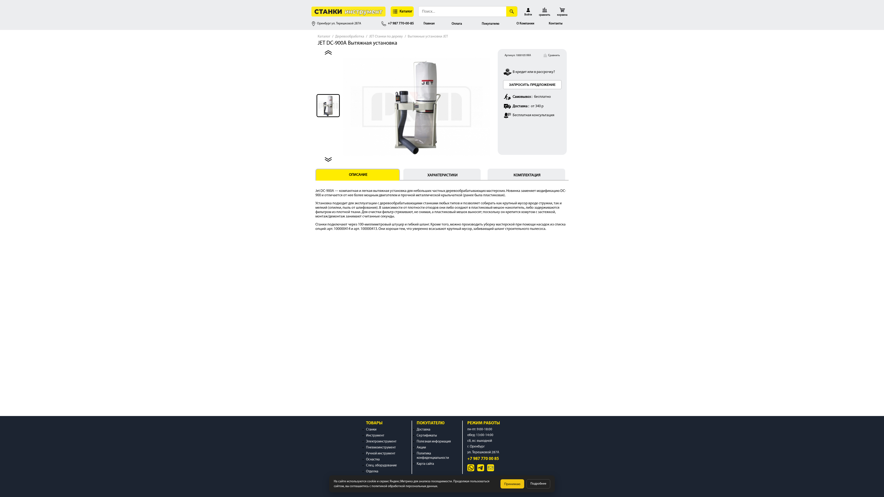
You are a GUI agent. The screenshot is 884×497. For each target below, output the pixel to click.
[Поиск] (511, 11)
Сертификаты (427, 435)
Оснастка (373, 459)
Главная (429, 23)
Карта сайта (425, 464)
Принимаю (512, 484)
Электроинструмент (381, 441)
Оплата (457, 24)
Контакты (555, 23)
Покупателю (490, 24)
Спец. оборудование (381, 465)
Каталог (324, 36)
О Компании (525, 23)
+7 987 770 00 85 (483, 459)
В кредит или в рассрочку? (534, 72)
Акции (421, 447)
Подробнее (538, 483)
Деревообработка (349, 36)
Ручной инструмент (380, 453)
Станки (371, 429)
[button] (402, 11)
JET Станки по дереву (386, 36)
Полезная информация (434, 441)
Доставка (423, 429)
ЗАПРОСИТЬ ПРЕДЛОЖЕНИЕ (532, 85)
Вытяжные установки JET (428, 36)
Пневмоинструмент (381, 447)
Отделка (372, 471)
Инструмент (375, 435)
